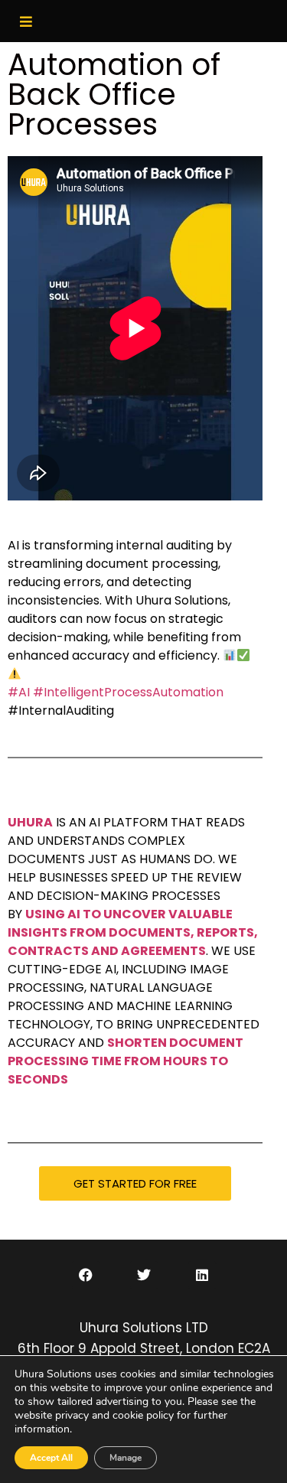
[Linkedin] (202, 1275)
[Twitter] (144, 1275)
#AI (19, 692)
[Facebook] (85, 1275)
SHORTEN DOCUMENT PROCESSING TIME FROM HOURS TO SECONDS (125, 1061)
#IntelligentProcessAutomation (128, 692)
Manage (125, 1458)
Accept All (51, 1458)
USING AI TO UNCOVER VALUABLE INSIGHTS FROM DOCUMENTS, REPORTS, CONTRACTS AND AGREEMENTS (133, 932)
